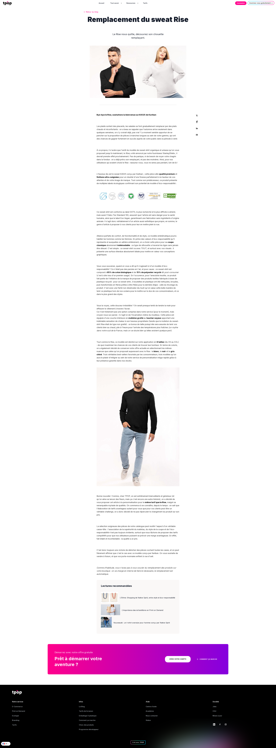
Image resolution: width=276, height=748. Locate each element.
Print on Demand (18, 711)
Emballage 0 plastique (87, 716)
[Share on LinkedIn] (197, 128)
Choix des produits (86, 725)
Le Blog (82, 707)
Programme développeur (89, 729)
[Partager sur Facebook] (197, 122)
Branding (15, 720)
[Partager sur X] (197, 115)
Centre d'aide (151, 707)
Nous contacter (152, 716)
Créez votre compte (177, 659)
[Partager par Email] (197, 135)
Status (148, 720)
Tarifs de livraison (86, 711)
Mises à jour (217, 716)
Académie (150, 711)
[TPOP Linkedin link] (214, 724)
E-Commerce (17, 707)
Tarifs (14, 725)
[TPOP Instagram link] (226, 724)
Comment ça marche (87, 720)
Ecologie (15, 716)
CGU (214, 711)
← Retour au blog (91, 12)
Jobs (214, 707)
